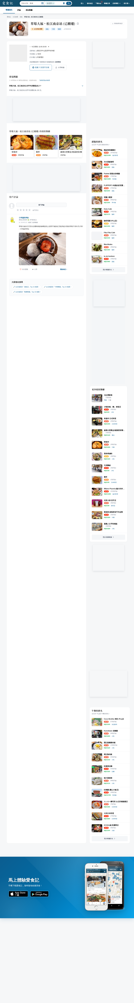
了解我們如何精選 (44, 80)
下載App (98, 3)
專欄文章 (107, 3)
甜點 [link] (47, 29)
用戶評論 (13, 196)
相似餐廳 (29, 10)
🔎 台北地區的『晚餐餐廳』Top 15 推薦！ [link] (27, 292)
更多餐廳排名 (107, 269)
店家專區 (116, 3)
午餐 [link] (53, 29)
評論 (19, 10)
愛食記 (9, 17)
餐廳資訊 (9, 10)
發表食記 (90, 3)
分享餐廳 (61, 67)
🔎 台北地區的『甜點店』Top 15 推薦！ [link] (26, 287)
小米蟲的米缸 (24, 218)
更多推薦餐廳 (107, 537)
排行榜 (126, 3)
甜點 (21, 17)
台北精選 (15, 17)
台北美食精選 (38, 29)
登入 (82, 3)
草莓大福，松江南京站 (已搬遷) (53, 23)
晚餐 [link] (59, 29)
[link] (115, 155)
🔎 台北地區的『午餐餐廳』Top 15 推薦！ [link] (58, 287)
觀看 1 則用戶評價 (42, 67)
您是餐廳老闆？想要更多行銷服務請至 (45, 62)
